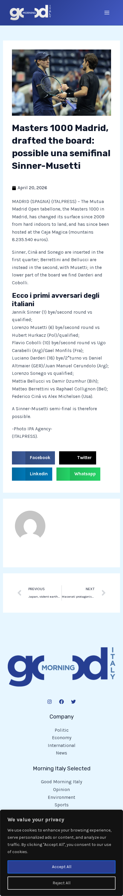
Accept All (61, 866)
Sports (62, 805)
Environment (61, 797)
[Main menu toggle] (107, 12)
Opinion (61, 789)
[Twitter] (73, 701)
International (62, 745)
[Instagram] (49, 701)
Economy (61, 737)
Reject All (61, 883)
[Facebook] (61, 701)
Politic (62, 730)
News (61, 753)
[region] (61, 853)
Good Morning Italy (61, 781)
